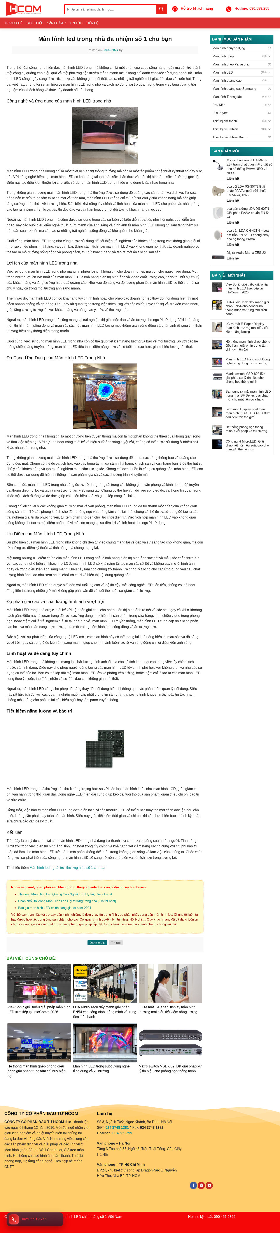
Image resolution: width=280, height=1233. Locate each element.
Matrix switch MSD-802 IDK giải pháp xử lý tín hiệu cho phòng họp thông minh (246, 377)
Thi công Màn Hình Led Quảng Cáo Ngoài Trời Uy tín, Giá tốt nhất (65, 894)
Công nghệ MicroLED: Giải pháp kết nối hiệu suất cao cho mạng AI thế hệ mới (247, 445)
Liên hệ (92, 23)
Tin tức (76, 23)
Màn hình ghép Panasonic (231, 64)
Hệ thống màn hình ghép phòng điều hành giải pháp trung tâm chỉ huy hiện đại (248, 345)
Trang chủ (13, 23)
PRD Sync (220, 113)
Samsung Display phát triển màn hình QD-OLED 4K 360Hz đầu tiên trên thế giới (248, 413)
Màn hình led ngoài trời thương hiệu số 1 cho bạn (68, 868)
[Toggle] (269, 56)
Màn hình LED (222, 72)
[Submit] (161, 9)
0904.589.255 (121, 1133)
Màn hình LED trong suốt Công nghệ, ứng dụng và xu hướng (248, 361)
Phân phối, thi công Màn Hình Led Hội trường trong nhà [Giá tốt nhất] (67, 901)
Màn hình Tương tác (227, 97)
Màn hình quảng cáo (227, 80)
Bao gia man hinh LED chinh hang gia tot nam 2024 (54, 908)
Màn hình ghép (223, 56)
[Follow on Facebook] (193, 1185)
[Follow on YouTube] (209, 1185)
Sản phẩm (55, 23)
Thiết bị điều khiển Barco (229, 137)
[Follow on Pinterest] (201, 1185)
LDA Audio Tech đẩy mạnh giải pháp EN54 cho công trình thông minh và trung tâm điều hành (247, 308)
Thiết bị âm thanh (224, 121)
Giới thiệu (34, 23)
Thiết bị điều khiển (225, 129)
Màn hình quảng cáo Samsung (234, 88)
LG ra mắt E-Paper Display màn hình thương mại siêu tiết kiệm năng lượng (247, 327)
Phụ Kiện (218, 105)
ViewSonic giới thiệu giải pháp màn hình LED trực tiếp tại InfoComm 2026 (247, 288)
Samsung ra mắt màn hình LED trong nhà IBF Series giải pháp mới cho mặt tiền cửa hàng (248, 395)
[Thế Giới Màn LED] (31, 9)
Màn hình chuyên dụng (228, 48)
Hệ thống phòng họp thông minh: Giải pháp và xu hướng (246, 429)
